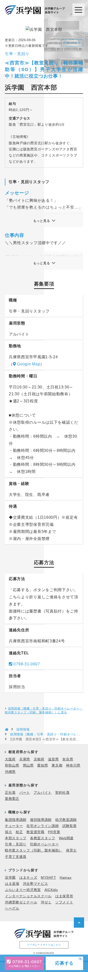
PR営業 (54, 832)
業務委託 (12, 799)
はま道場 (12, 884)
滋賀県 (53, 759)
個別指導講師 (41, 820)
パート (24, 792)
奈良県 (67, 759)
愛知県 (42, 765)
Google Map (28, 364)
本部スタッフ (15, 838)
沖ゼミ (46, 902)
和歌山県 (12, 765)
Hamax (66, 877)
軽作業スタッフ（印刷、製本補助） (33, 850)
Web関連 (66, 838)
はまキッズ (28, 877)
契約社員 (62, 792)
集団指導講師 (15, 820)
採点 (8, 832)
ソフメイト (64, 902)
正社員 (10, 792)
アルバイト (43, 792)
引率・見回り (15, 844)
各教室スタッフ (42, 838)
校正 (19, 832)
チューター (14, 826)
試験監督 (69, 826)
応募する (64, 963)
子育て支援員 (15, 857)
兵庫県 (24, 759)
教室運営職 (35, 832)
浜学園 (10, 877)
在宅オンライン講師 (42, 826)
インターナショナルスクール (28, 896)
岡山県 (28, 765)
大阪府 (10, 759)
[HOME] (7, 730)
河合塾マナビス (35, 884)
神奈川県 (73, 765)
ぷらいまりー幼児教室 (23, 890)
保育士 (71, 850)
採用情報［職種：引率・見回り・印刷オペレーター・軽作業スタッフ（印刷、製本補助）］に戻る (43, 710)
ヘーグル (12, 908)
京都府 (39, 759)
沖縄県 (10, 772)
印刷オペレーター (44, 844)
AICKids (51, 890)
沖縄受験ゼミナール (21, 902)
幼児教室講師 (66, 820)
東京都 (57, 765)
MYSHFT (48, 877)
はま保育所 (64, 896)
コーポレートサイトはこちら (44, 944)
